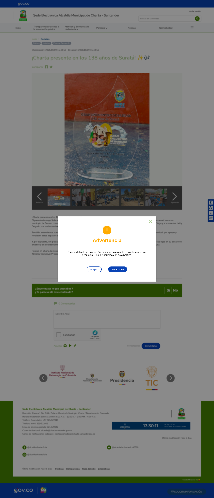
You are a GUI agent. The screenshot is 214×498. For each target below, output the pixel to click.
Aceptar (94, 269)
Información (118, 269)
